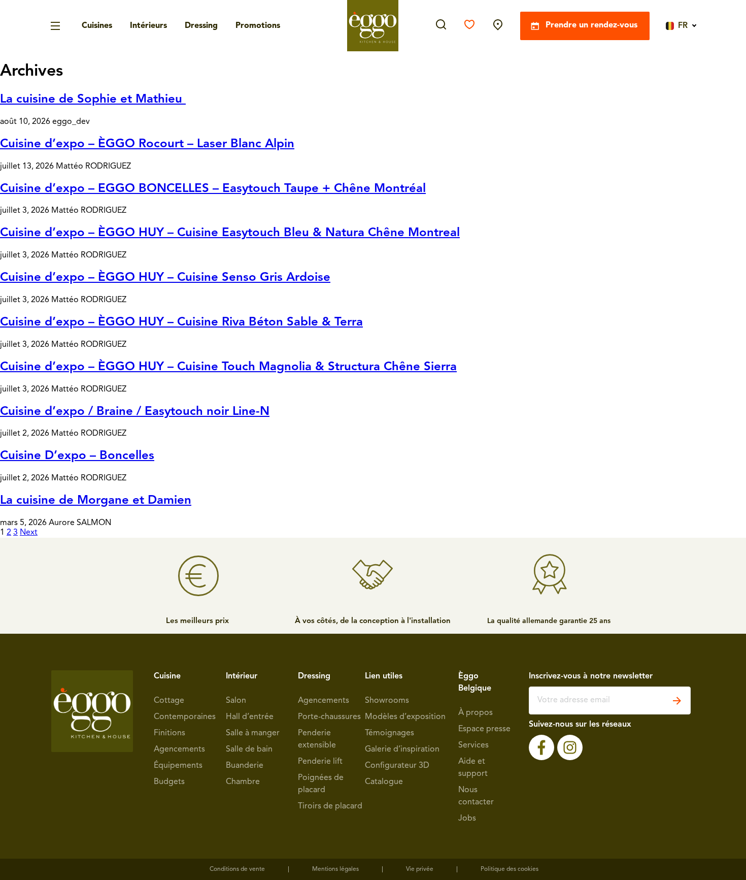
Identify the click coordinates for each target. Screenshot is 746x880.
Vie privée (419, 869)
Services (473, 745)
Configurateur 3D (397, 766)
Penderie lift (320, 762)
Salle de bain (249, 749)
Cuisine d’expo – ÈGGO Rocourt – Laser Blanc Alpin (147, 144)
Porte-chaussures (329, 717)
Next (29, 533)
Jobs (467, 818)
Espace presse (484, 729)
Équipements (178, 766)
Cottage (169, 701)
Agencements (179, 749)
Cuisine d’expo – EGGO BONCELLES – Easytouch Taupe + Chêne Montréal (213, 189)
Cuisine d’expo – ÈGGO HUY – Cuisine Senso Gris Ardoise (165, 278)
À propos (475, 713)
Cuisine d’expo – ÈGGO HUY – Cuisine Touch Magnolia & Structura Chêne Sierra (228, 367)
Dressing (201, 26)
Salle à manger (253, 733)
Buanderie (244, 766)
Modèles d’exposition (405, 717)
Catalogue (384, 782)
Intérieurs (148, 26)
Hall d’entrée (250, 717)
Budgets (169, 782)
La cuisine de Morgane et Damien (95, 501)
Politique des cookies (509, 869)
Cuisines (97, 26)
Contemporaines (185, 717)
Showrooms (387, 701)
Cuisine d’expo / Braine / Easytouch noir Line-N (134, 412)
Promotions (257, 26)
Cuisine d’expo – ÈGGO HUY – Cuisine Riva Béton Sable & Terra (181, 322)
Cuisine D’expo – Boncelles (77, 456)
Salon (236, 701)
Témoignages (389, 733)
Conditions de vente (237, 869)
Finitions (169, 733)
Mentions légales (335, 869)
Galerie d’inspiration (402, 749)
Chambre (243, 782)
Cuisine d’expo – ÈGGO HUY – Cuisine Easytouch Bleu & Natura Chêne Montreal (230, 233)
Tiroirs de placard (330, 806)
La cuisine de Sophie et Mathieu (93, 99)
